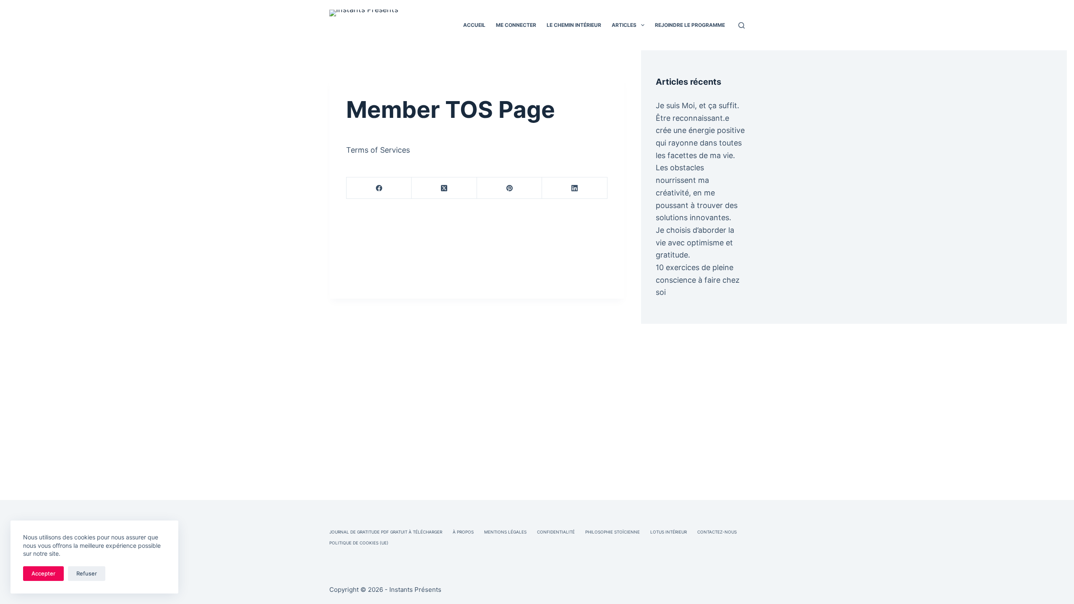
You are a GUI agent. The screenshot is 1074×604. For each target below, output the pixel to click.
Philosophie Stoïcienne (612, 531)
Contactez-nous (717, 531)
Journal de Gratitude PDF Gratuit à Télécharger (385, 531)
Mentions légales (505, 531)
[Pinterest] (509, 188)
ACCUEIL (474, 25)
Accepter (43, 573)
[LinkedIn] (574, 188)
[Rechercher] (741, 25)
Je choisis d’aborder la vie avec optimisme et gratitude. (695, 242)
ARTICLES (624, 25)
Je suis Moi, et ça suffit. (697, 105)
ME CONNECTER (516, 25)
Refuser (86, 573)
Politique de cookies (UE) (358, 542)
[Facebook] (379, 188)
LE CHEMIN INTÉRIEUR (574, 25)
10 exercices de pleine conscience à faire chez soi (698, 280)
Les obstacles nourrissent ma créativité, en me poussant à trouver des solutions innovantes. (697, 192)
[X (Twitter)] (444, 188)
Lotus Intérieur (668, 531)
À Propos (463, 531)
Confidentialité (556, 531)
